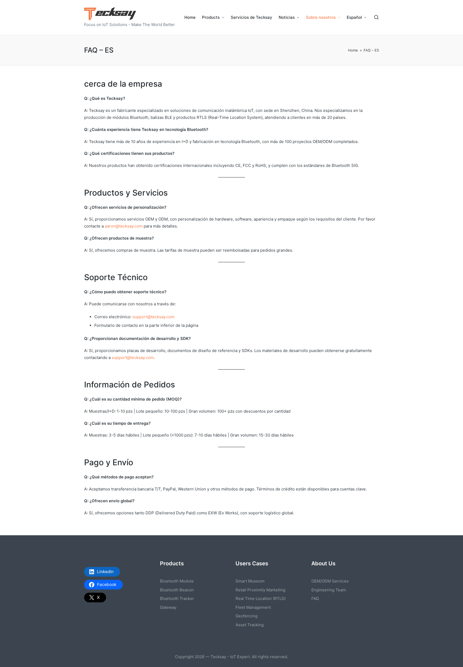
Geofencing (246, 615)
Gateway (168, 607)
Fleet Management (253, 607)
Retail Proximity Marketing (260, 589)
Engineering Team (328, 589)
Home (353, 50)
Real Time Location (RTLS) (261, 598)
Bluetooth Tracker (177, 598)
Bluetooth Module (177, 581)
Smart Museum (250, 581)
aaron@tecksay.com (124, 226)
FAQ (315, 598)
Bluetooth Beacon (177, 589)
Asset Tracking (250, 624)
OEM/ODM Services (330, 581)
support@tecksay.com (153, 316)
